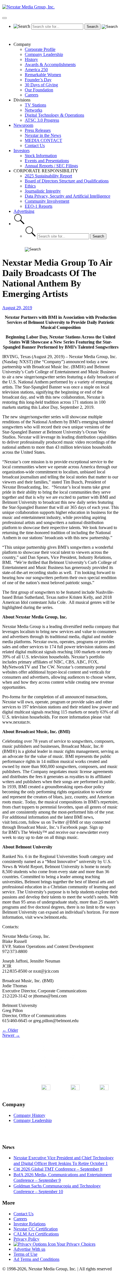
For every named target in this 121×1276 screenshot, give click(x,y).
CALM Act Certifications (36, 1234)
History (31, 59)
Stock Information (41, 155)
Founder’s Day (38, 79)
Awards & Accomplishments (50, 64)
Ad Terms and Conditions (36, 1259)
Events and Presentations (47, 160)
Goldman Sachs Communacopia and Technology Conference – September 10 (57, 1189)
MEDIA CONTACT (43, 140)
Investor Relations (30, 1223)
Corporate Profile (40, 49)
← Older (10, 1030)
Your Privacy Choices (75, 1244)
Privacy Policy (26, 1239)
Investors (22, 150)
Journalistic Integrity (43, 191)
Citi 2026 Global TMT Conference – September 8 (58, 1169)
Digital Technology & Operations (54, 115)
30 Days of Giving (41, 84)
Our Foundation (39, 89)
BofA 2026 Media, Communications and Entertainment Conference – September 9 (63, 1177)
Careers (31, 94)
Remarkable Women (43, 74)
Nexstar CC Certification (36, 1229)
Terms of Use (25, 1254)
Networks (33, 110)
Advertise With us (29, 1249)
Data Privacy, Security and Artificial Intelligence (67, 196)
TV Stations (35, 105)
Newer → (11, 1035)
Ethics (30, 186)
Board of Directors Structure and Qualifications (67, 181)
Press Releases (38, 130)
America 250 (36, 69)
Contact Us (35, 145)
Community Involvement (47, 201)
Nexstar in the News (43, 135)
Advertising (24, 211)
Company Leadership (44, 54)
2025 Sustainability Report (48, 175)
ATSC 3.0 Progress (42, 120)
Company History (29, 1115)
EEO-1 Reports (38, 206)
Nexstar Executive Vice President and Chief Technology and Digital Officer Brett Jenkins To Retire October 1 (64, 1160)
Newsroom (23, 125)
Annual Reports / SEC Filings (51, 165)
